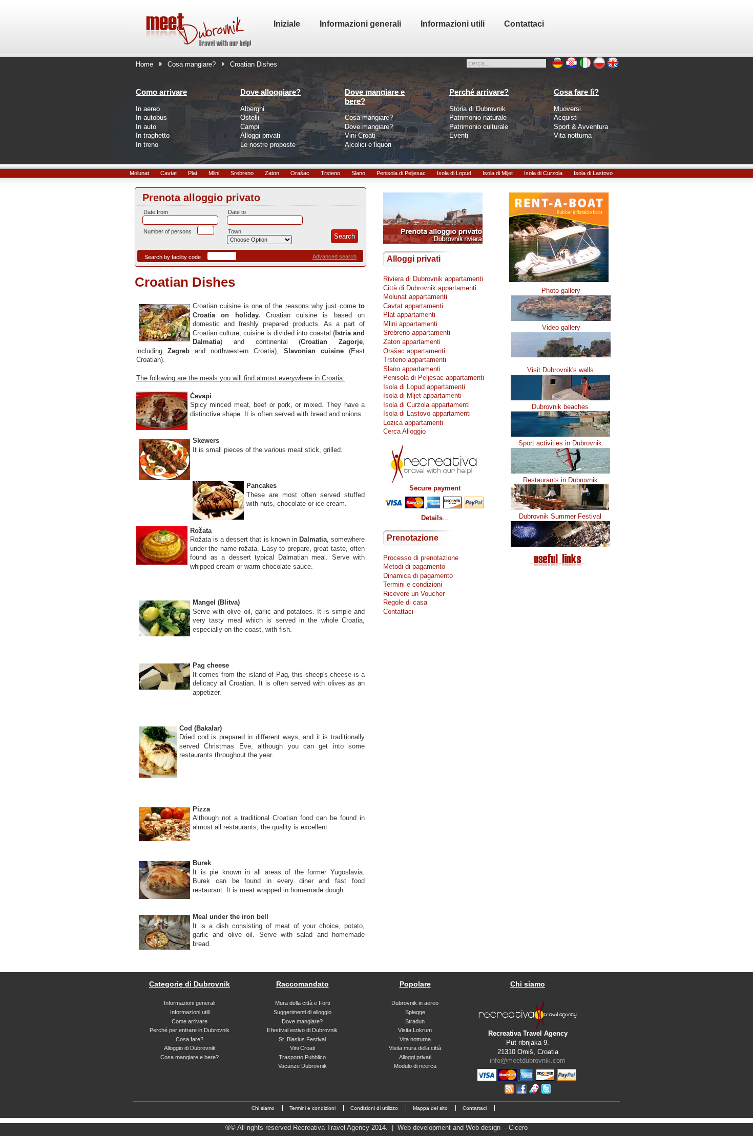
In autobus (151, 117)
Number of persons (167, 231)
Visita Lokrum (415, 1030)
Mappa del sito (430, 1108)
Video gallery (561, 327)
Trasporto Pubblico (302, 1057)
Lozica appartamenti (413, 422)
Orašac (299, 173)
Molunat (139, 173)
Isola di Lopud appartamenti (424, 387)
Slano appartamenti (412, 369)
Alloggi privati (260, 135)
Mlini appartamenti (410, 324)
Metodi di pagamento (414, 566)
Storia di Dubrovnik (477, 109)
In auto (146, 127)
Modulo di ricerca (415, 1066)
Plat (192, 173)
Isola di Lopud (454, 173)
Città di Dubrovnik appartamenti (429, 288)
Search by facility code (172, 257)
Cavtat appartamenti (413, 306)
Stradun (415, 1021)
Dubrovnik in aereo (414, 1003)
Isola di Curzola (543, 173)
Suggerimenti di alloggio (302, 1012)
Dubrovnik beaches (560, 407)
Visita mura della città (415, 1048)
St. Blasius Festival (302, 1039)
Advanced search (334, 256)
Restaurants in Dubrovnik (560, 480)
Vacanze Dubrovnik (302, 1066)
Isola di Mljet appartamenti (422, 395)
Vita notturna (573, 135)
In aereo (148, 109)
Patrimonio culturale (478, 127)
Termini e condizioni (412, 584)
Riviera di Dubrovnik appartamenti (433, 279)
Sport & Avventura (581, 127)
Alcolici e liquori (368, 144)
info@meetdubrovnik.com (528, 1060)
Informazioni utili (190, 1012)
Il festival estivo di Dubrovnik (302, 1030)
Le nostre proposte (268, 144)
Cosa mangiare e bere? (189, 1057)
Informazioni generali (189, 1003)
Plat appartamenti (409, 314)
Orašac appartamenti (414, 351)
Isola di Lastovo (593, 173)
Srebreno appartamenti (416, 332)
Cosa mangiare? (192, 64)
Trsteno (330, 173)
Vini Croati (360, 135)
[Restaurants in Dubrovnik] (560, 507)
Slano (358, 173)
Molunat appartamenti (415, 297)
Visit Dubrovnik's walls (560, 370)
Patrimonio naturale (478, 117)
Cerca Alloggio (404, 431)
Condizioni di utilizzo (374, 1108)
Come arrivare (189, 1021)
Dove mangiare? (369, 127)
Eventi (458, 135)
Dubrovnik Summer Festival (560, 516)
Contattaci (398, 611)
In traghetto (153, 135)
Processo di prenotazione (420, 558)
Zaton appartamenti (412, 342)
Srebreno (242, 173)
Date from (155, 212)
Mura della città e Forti (302, 1003)
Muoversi (567, 109)
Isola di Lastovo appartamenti (427, 413)
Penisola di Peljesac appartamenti (433, 377)
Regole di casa (405, 602)
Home (144, 64)
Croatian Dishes (185, 282)
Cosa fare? (189, 1039)
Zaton (272, 173)
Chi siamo (263, 1108)
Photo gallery (560, 290)
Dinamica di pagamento (418, 576)
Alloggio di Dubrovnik (190, 1048)
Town (234, 231)
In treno (147, 144)
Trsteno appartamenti (414, 359)
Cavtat (168, 173)
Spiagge (415, 1012)
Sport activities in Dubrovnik (560, 443)
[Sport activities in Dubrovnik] (560, 471)
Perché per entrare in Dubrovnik (189, 1030)
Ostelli (249, 117)
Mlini (213, 173)
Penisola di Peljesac (401, 173)
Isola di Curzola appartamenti (426, 405)
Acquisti (566, 117)
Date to (237, 212)
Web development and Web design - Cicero (463, 1127)
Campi (249, 127)
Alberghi (252, 109)
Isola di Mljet (498, 173)
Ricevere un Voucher (414, 593)
